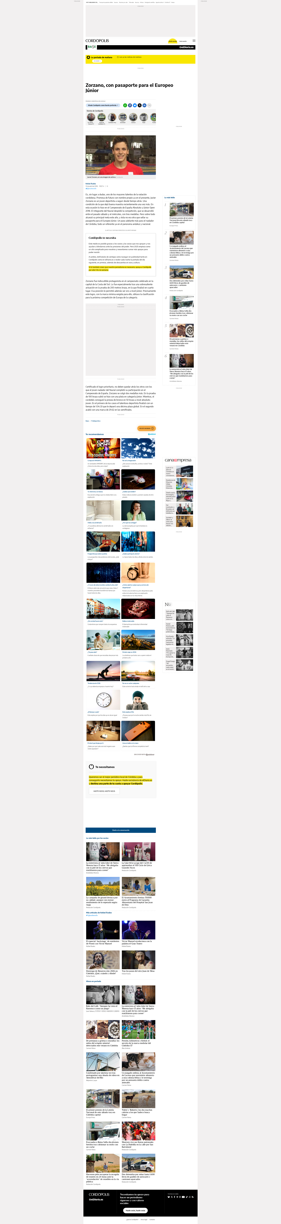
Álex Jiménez (126, 1048)
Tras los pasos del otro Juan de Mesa (138, 971)
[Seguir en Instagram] (180, 1197)
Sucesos (116, 2)
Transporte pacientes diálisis (106, 2)
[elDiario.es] (101, 1199)
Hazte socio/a (173, 41)
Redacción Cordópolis (129, 870)
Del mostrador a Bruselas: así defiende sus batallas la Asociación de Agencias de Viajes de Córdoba (170, 509)
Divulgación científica (150, 2)
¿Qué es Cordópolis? (132, 1219)
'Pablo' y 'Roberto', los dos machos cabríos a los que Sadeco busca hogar (137, 1112)
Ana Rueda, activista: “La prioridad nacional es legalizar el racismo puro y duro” (170, 640)
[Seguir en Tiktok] (187, 1197)
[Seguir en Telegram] (177, 1197)
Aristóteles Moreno (92, 873)
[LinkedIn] (144, 105)
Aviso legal (144, 1219)
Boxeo (173, 2)
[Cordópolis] (101, 1194)
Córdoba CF (167, 2)
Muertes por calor (123, 2)
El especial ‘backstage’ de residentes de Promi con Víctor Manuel (102, 942)
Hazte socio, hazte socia (104, 791)
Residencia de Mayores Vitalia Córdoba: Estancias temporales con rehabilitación (170, 484)
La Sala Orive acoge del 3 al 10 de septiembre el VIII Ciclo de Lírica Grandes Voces (137, 865)
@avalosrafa (91, 188)
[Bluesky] (135, 105)
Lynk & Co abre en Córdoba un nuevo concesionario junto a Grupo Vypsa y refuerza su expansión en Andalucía (170, 472)
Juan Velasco (90, 1011)
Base (87, 421)
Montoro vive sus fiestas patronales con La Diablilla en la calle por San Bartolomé (137, 1144)
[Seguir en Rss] (193, 1197)
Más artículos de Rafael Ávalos (99, 913)
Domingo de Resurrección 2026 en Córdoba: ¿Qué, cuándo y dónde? (102, 972)
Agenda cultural (159, 2)
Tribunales (131, 2)
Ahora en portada (93, 981)
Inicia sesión (183, 41)
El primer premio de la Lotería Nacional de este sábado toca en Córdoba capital (100, 1112)
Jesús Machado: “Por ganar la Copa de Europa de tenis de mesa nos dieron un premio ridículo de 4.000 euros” (170, 653)
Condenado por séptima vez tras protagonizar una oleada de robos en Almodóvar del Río (102, 1075)
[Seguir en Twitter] (172, 1197)
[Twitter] (140, 105)
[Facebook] (130, 105)
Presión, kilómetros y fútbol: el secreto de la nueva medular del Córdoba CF (136, 1043)
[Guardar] (149, 105)
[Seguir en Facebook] (174, 1197)
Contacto (152, 1219)
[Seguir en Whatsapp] (190, 1197)
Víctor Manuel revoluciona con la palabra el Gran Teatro (137, 942)
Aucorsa (137, 2)
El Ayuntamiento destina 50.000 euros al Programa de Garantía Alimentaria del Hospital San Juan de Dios (137, 901)
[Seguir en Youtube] (183, 1197)
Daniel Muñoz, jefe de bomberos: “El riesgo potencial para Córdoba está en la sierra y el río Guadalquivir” (170, 628)
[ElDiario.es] (186, 47)
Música (142, 2)
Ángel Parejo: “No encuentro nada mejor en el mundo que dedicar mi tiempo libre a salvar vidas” (170, 665)
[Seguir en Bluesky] (169, 1197)
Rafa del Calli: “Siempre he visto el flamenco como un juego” (101, 1007)
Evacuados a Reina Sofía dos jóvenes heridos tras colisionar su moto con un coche (102, 1144)
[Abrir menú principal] (194, 41)
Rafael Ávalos (91, 184)
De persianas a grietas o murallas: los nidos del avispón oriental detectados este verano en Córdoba (102, 1043)
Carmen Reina (90, 1048)
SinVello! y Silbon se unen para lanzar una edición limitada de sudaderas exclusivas (169, 522)
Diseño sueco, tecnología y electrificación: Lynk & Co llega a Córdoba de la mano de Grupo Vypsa (171, 497)
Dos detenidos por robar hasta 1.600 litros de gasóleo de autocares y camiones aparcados (138, 1176)
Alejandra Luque (91, 1080)
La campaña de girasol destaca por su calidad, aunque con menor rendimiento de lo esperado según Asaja (102, 901)
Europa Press (90, 1117)
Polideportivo (95, 421)
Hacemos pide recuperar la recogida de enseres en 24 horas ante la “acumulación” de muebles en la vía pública (102, 1178)
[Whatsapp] (125, 105)
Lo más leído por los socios (97, 838)
